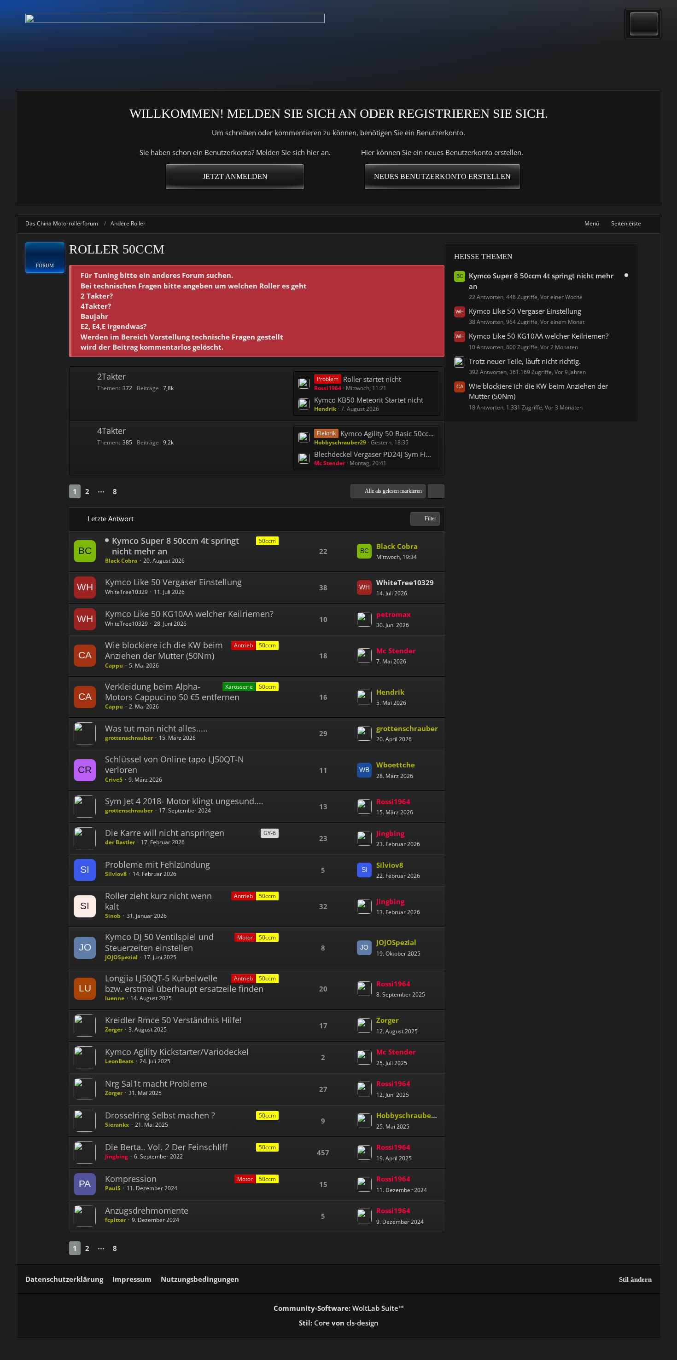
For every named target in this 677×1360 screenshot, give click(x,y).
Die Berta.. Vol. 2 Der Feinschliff (166, 1147)
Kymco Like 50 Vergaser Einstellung (173, 582)
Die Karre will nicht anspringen (164, 832)
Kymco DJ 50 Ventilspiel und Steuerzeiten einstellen (159, 942)
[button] (436, 491)
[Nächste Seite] (130, 491)
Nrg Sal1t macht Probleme (156, 1083)
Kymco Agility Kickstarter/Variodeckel (177, 1051)
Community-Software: (339, 1308)
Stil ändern (635, 1279)
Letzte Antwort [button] (111, 518)
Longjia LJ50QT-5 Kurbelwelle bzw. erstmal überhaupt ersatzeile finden (184, 983)
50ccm (267, 645)
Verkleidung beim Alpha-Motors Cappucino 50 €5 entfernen (172, 692)
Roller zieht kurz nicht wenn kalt (158, 901)
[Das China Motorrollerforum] (175, 45)
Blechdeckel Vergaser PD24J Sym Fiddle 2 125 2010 (374, 454)
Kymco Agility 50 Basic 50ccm (387, 433)
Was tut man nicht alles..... (156, 728)
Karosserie (239, 687)
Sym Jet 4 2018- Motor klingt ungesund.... (184, 801)
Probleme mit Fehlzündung (157, 864)
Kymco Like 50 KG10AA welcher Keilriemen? (189, 613)
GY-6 (269, 833)
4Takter (111, 430)
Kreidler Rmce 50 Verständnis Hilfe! (173, 1020)
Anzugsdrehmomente (146, 1210)
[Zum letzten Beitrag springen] (364, 551)
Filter (430, 518)
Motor (245, 937)
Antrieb (243, 645)
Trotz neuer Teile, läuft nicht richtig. (525, 361)
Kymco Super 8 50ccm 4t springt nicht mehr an (175, 546)
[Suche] (644, 23)
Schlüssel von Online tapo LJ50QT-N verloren (174, 764)
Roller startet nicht (372, 379)
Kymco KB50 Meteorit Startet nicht (368, 399)
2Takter (111, 376)
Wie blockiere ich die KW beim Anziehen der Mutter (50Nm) (164, 650)
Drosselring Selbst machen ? (160, 1115)
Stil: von (339, 1322)
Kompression (131, 1178)
